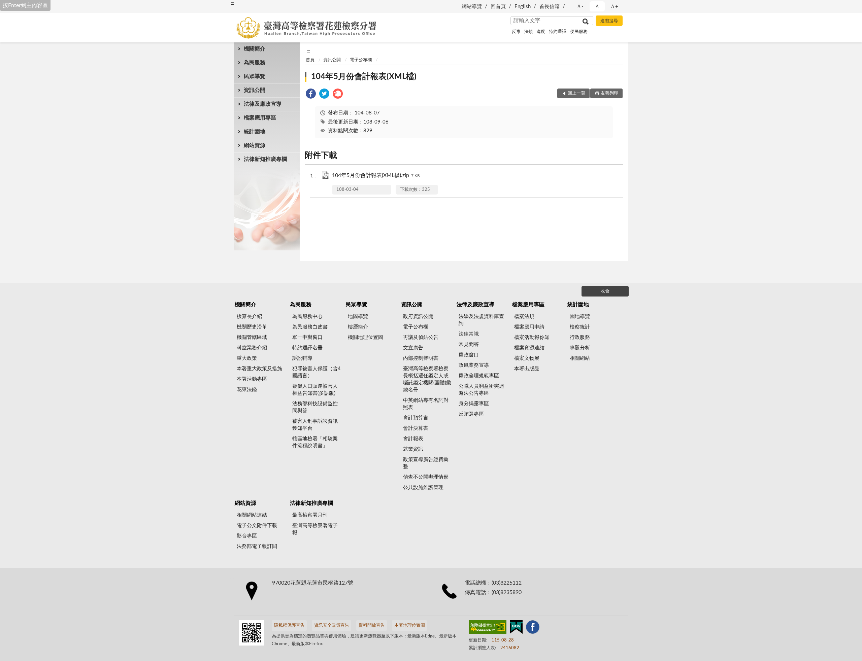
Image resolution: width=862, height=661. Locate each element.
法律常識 (469, 334)
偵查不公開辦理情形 (426, 477)
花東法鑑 (247, 389)
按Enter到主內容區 (25, 5)
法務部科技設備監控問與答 (315, 407)
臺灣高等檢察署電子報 (315, 529)
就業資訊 (413, 449)
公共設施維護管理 (423, 487)
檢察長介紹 (249, 316)
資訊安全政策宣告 (331, 625)
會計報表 (413, 438)
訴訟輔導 (302, 358)
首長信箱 (549, 6)
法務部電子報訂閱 (257, 546)
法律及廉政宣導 (262, 104)
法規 (528, 32)
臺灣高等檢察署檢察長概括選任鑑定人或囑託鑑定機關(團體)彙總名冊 (427, 379)
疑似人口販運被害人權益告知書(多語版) (315, 390)
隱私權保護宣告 (289, 625)
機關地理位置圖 (365, 337)
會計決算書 (415, 428)
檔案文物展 (526, 358)
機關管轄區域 (252, 337)
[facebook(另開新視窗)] (532, 628)
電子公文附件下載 (257, 525)
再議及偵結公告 (420, 337)
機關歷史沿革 (252, 326)
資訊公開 (254, 90)
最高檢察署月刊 (310, 515)
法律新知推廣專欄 (265, 159)
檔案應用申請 (529, 326)
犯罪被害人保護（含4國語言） (316, 372)
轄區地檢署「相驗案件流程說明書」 (315, 442)
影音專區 (247, 535)
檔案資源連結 (529, 347)
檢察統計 (580, 326)
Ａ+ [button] (614, 6)
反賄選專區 (471, 414)
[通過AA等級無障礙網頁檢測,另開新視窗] (487, 628)
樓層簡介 (358, 326)
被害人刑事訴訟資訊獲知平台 (315, 425)
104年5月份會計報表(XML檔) (364, 77)
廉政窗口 (469, 354)
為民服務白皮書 (310, 326)
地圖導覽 (358, 316)
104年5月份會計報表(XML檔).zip (376, 175)
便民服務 (579, 32)
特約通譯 (557, 32)
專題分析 (580, 347)
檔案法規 (524, 316)
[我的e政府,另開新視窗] (516, 628)
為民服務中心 (307, 316)
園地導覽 (580, 316)
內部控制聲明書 (420, 358)
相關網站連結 (252, 515)
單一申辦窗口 (307, 337)
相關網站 (580, 358)
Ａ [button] (597, 6)
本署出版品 (526, 368)
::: (232, 3)
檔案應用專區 (260, 117)
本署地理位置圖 (409, 625)
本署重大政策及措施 (259, 368)
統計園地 (254, 131)
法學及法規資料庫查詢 (481, 320)
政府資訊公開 (418, 316)
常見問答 (469, 344)
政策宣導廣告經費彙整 (426, 463)
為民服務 (254, 62)
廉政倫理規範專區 (479, 375)
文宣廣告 (413, 347)
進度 (540, 32)
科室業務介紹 (252, 347)
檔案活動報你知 (532, 337)
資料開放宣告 (372, 625)
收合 (605, 291)
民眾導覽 (254, 76)
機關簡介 (254, 48)
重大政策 (247, 358)
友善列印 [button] (609, 93)
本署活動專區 (252, 379)
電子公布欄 (361, 60)
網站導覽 (472, 6)
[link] (311, 95)
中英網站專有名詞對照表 (426, 404)
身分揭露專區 (474, 403)
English (523, 6)
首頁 (310, 60)
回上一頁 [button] (576, 93)
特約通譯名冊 (307, 347)
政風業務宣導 (474, 365)
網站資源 (254, 145)
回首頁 (498, 6)
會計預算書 (415, 417)
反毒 (516, 32)
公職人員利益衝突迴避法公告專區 (481, 390)
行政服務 (580, 337)
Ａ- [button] (580, 6)
